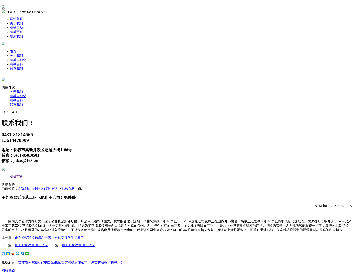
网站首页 (16, 19)
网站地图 (8, 270)
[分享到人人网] (22, 253)
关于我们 (16, 23)
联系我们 (16, 36)
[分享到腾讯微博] (17, 253)
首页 (13, 51)
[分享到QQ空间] (8, 253)
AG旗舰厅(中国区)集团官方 (38, 188)
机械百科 (16, 32)
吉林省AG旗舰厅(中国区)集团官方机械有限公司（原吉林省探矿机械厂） (71, 262)
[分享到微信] (27, 253)
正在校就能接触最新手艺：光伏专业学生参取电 (49, 237)
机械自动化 (18, 27)
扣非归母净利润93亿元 (31, 245)
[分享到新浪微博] (13, 253)
